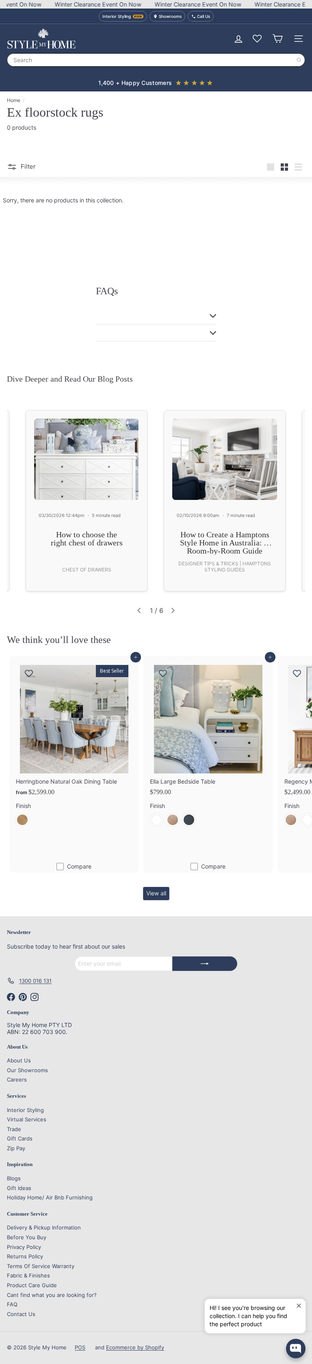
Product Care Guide (32, 1285)
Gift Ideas (19, 1188)
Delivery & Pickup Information (44, 1227)
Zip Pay (16, 1148)
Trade (14, 1129)
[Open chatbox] (296, 1348)
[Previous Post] (138, 610)
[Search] (299, 60)
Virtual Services (26, 1119)
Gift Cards (19, 1138)
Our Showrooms (27, 1070)
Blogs (14, 1178)
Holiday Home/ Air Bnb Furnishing (50, 1197)
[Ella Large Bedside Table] (208, 744)
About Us (19, 1060)
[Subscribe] (204, 963)
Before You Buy (26, 1237)
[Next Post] (173, 610)
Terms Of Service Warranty (40, 1266)
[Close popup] (298, 1306)
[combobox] (156, 60)
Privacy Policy (24, 1247)
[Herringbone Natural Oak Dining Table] (74, 744)
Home (13, 100)
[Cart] (277, 38)
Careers (17, 1079)
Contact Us (21, 1314)
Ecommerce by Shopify (135, 1347)
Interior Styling (25, 1110)
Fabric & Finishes (28, 1275)
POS (80, 1347)
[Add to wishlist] (29, 673)
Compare (79, 866)
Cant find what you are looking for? (52, 1295)
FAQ (12, 1304)
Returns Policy (25, 1256)
